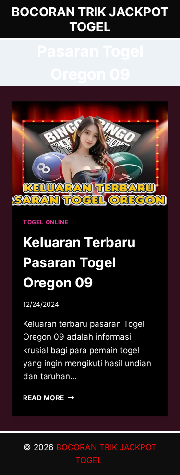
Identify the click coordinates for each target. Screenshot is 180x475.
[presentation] (90, 153)
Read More (48, 398)
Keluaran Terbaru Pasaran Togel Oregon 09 (79, 262)
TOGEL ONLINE (45, 222)
